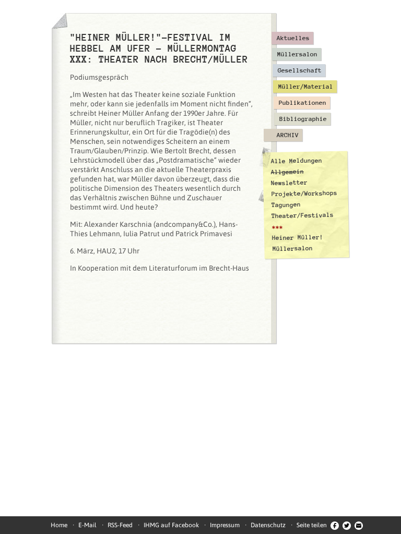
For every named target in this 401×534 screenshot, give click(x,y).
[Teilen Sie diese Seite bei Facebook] (335, 525)
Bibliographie (303, 119)
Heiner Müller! (297, 237)
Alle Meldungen (296, 160)
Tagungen (286, 205)
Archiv (288, 135)
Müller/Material (305, 86)
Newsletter (289, 183)
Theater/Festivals (303, 215)
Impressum (225, 525)
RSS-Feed (120, 525)
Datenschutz (268, 525)
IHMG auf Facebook (171, 525)
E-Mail (87, 525)
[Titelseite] (59, 21)
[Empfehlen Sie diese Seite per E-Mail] (359, 525)
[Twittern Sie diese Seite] (347, 525)
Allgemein (287, 172)
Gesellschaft (300, 70)
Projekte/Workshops (304, 193)
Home (59, 525)
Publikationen (302, 102)
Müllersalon (297, 54)
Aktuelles (293, 38)
